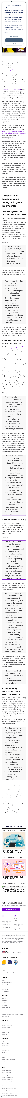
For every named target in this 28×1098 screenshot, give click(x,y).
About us (4, 998)
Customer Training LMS (7, 1079)
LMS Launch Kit (5, 1050)
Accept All (14, 40)
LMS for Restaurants (6, 1072)
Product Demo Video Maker (8, 1059)
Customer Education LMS (7, 1081)
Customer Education (6, 1023)
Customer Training (6, 1027)
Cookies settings (14, 36)
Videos (3, 980)
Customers (4, 1005)
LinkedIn (4, 972)
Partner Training (5, 1032)
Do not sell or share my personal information (12, 1014)
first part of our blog (13, 70)
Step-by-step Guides (7, 982)
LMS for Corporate (6, 1075)
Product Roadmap (6, 1007)
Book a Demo (10, 909)
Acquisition (4, 1000)
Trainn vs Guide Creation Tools (9, 1090)
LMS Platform (5, 989)
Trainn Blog (4, 1052)
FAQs (3, 1041)
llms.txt (3, 1061)
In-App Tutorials (5, 991)
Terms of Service (6, 1012)
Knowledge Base (6, 1048)
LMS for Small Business (7, 1077)
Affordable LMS (5, 1034)
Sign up (16, 929)
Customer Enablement (7, 1029)
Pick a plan (5, 927)
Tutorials (4, 1054)
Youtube (9, 972)
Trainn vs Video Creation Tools (9, 1088)
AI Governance (5, 1016)
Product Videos (5, 1045)
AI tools (3, 1057)
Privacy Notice (5, 1009)
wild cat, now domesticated (12, 90)
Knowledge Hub (5, 987)
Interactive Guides (6, 984)
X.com (14, 972)
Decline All (14, 43)
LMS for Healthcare (6, 1070)
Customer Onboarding (7, 1025)
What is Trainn (5, 1002)
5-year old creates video (8, 1064)
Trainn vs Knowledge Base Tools (9, 1095)
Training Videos (5, 1043)
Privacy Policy (8, 22)
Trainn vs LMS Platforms (7, 1093)
